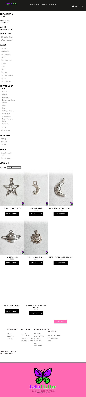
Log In (48, 4)
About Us (10, 336)
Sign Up (42, 4)
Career (3, 57)
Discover (37, 4)
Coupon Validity (27, 341)
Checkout (60, 321)
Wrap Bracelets (6, 40)
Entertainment (6, 60)
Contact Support (27, 338)
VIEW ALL (4, 163)
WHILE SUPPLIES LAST (7, 28)
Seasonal (4, 72)
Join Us (9, 338)
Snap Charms (6, 158)
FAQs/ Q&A (37, 333)
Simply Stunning (7, 75)
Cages (3, 45)
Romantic (5, 124)
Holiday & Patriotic (8, 111)
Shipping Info (39, 336)
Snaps (3, 150)
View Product (12, 214)
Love (3, 66)
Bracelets (5, 34)
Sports (3, 78)
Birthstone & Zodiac (8, 100)
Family (3, 63)
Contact (53, 4)
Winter (3, 144)
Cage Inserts (5, 54)
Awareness (5, 51)
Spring (3, 138)
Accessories (5, 130)
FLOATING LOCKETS (4, 22)
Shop (31, 4)
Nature (3, 69)
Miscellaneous (6, 116)
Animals (4, 48)
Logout (50, 340)
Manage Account (54, 335)
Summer (4, 141)
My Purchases (53, 338)
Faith (3, 105)
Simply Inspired (6, 37)
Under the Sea (6, 81)
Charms (4, 91)
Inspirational (6, 113)
